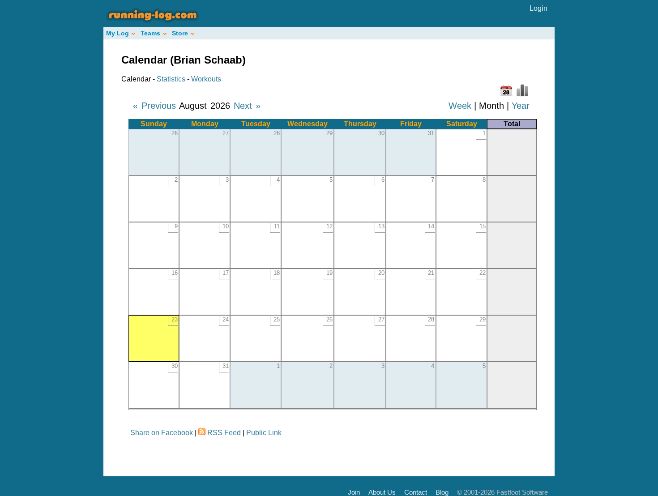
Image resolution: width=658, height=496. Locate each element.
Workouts (206, 79)
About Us (382, 492)
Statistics (171, 79)
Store (180, 33)
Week (460, 106)
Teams (150, 33)
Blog (442, 492)
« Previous (154, 106)
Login (538, 8)
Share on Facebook (161, 432)
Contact (415, 492)
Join (354, 492)
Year (521, 106)
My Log (117, 33)
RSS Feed (224, 432)
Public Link (264, 432)
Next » (247, 106)
